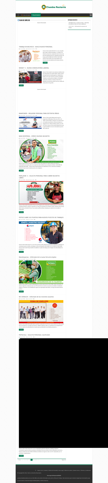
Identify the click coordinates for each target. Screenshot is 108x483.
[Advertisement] (41, 33)
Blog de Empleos (36, 15)
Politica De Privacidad (53, 470)
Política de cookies (68, 470)
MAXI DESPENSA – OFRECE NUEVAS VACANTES (34, 136)
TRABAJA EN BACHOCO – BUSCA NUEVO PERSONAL (35, 47)
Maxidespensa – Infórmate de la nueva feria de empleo (37, 257)
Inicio (18, 14)
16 (34, 337)
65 (35, 259)
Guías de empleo (26, 15)
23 (34, 298)
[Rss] (35, 470)
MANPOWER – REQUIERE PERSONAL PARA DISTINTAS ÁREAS (39, 113)
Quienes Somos (76, 470)
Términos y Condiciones (86, 470)
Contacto (46, 470)
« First (19, 459)
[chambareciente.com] (54, 7)
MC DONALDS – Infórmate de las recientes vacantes (36, 297)
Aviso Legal (61, 470)
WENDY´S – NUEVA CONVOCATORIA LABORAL (34, 68)
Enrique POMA (22, 48)
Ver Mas (45, 62)
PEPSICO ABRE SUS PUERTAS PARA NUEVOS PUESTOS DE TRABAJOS (41, 217)
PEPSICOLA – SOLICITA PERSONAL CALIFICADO (34, 335)
